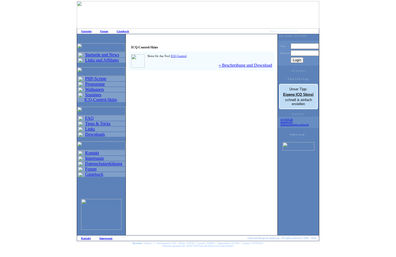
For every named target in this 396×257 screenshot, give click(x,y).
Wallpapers (94, 89)
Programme (95, 84)
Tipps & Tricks (97, 123)
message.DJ (286, 122)
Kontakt (92, 153)
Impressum (94, 158)
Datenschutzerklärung (103, 163)
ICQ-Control (178, 56)
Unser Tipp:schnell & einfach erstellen (298, 96)
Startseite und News (102, 54)
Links (90, 129)
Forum (104, 31)
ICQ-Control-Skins (100, 99)
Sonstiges (93, 94)
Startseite (86, 31)
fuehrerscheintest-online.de (294, 124)
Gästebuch (123, 31)
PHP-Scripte (95, 78)
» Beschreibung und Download (245, 65)
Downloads (95, 134)
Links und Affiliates (102, 60)
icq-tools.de (286, 119)
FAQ (89, 118)
